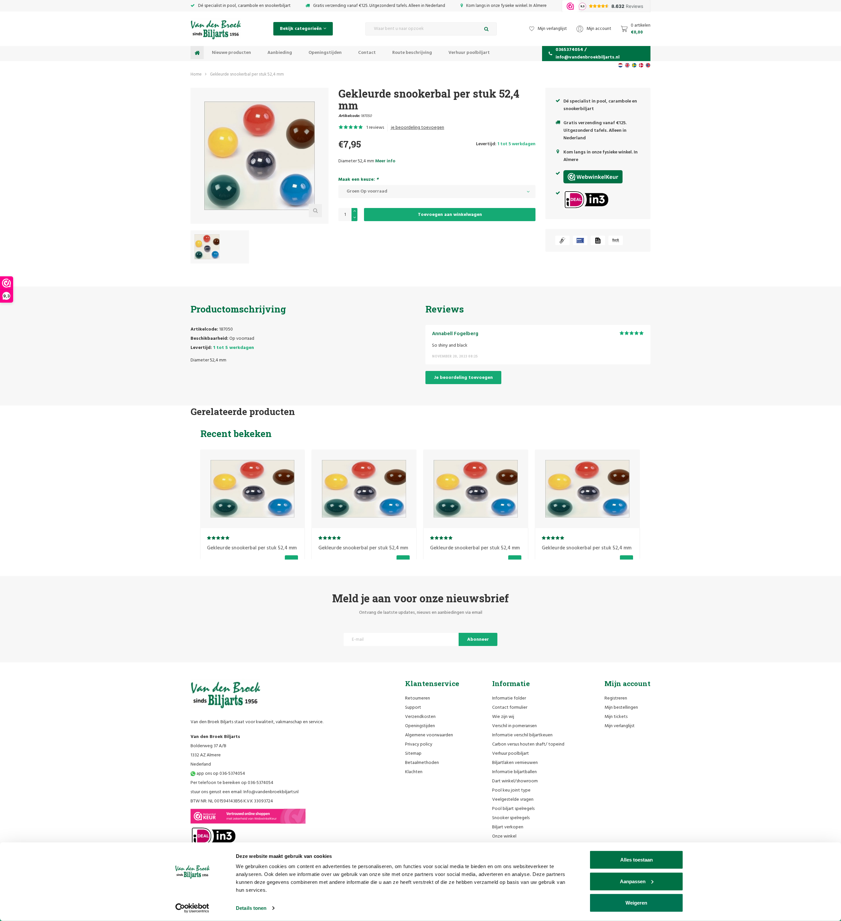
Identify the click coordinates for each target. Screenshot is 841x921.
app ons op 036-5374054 (220, 773)
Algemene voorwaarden (429, 735)
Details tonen (251, 908)
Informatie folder (509, 698)
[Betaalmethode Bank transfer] (615, 240)
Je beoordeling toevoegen (463, 377)
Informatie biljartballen (514, 772)
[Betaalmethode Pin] (580, 240)
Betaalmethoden (422, 763)
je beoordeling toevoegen (417, 127)
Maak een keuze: (358, 179)
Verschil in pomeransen (514, 726)
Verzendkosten (420, 717)
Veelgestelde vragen (513, 799)
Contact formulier (509, 707)
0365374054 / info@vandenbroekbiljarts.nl (588, 53)
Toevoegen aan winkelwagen (450, 215)
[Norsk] (648, 65)
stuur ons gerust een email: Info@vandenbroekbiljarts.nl (245, 792)
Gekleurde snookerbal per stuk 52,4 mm (247, 74)
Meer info (385, 161)
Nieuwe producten (231, 53)
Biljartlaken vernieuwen (515, 763)
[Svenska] (634, 65)
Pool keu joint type (511, 790)
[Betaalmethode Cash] (562, 240)
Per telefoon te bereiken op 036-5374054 (232, 783)
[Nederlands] (620, 65)
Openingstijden (325, 53)
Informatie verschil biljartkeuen (522, 735)
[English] (627, 65)
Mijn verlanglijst (619, 726)
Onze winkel (504, 836)
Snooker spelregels (511, 818)
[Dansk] (641, 65)
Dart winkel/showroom (515, 781)
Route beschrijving (412, 53)
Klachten (413, 772)
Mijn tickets (615, 717)
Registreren (615, 698)
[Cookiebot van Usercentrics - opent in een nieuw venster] (192, 908)
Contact (367, 53)
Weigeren (636, 903)
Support (413, 707)
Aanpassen (633, 881)
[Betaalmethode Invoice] (598, 240)
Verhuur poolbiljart (469, 53)
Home (196, 74)
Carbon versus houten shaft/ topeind (528, 744)
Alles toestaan (636, 860)
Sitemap (413, 753)
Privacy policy (418, 744)
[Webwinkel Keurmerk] (248, 816)
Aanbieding (279, 53)
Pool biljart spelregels (513, 809)
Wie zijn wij (503, 717)
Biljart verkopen (507, 827)
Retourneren (417, 698)
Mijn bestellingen (621, 707)
